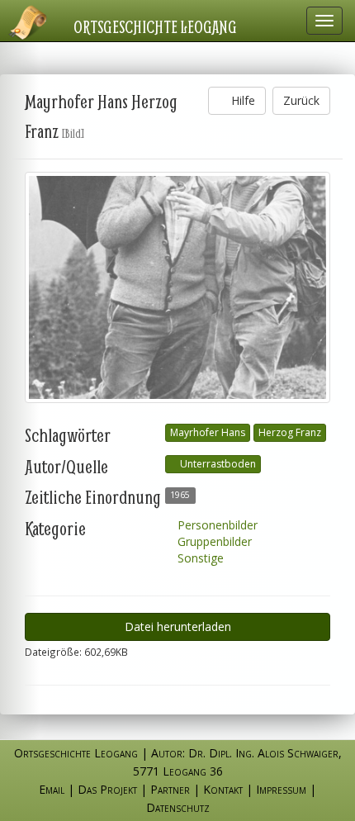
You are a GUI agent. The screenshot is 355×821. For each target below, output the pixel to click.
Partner (170, 789)
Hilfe (241, 100)
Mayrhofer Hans (207, 432)
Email (51, 789)
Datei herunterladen (178, 626)
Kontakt (223, 789)
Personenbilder (216, 525)
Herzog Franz (289, 432)
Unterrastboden (217, 464)
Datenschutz (178, 807)
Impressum (281, 789)
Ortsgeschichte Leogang (155, 26)
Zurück (301, 100)
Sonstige (199, 558)
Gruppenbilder (213, 541)
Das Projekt (107, 789)
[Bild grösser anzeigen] (177, 287)
